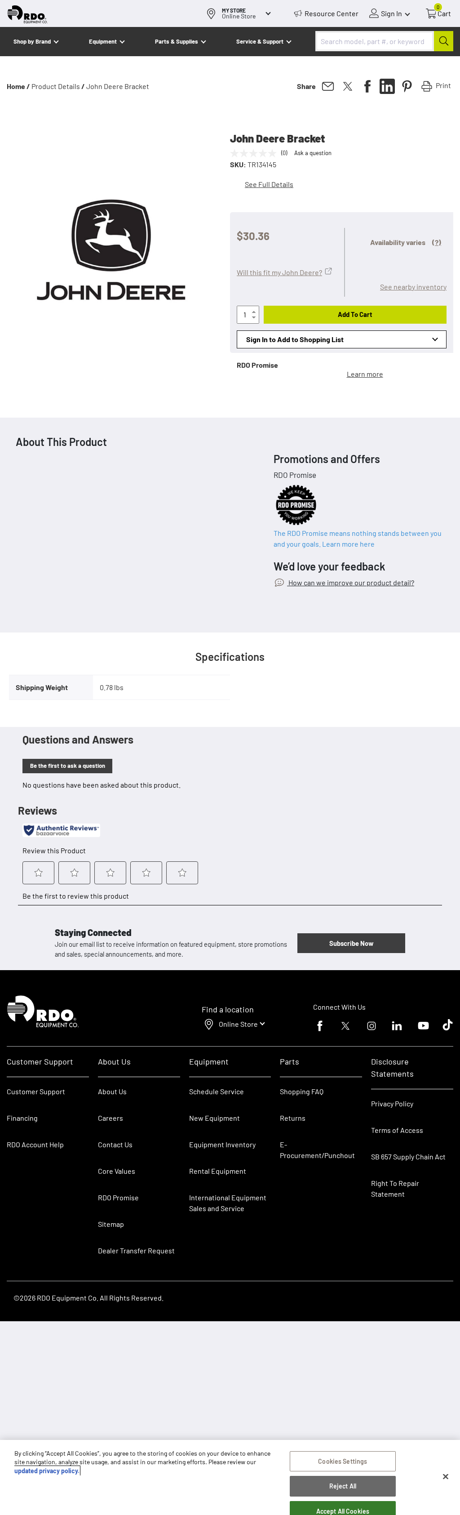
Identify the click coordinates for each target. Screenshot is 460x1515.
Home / (18, 86)
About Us (112, 1091)
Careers (110, 1118)
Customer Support (36, 1091)
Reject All (342, 1486)
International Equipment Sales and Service (227, 1202)
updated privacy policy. (47, 1471)
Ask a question (313, 152)
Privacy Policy (392, 1103)
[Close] (446, 1477)
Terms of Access (397, 1130)
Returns (292, 1118)
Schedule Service (216, 1091)
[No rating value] (255, 153)
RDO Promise (118, 1197)
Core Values (116, 1171)
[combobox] (384, 41)
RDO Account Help (35, 1144)
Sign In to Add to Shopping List (295, 339)
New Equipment (214, 1118)
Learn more (365, 374)
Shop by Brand (32, 41)
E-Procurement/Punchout (317, 1149)
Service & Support (259, 41)
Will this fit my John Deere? (279, 272)
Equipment (103, 41)
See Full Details (269, 184)
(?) (436, 242)
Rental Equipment (218, 1171)
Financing (22, 1118)
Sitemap (111, 1224)
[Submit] (443, 41)
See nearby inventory (413, 286)
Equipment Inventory (222, 1144)
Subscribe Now (351, 943)
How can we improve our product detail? (350, 582)
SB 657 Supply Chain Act (408, 1156)
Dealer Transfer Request (136, 1250)
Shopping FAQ (301, 1091)
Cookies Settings (342, 1461)
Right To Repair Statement (395, 1188)
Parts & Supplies (176, 41)
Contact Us (115, 1144)
